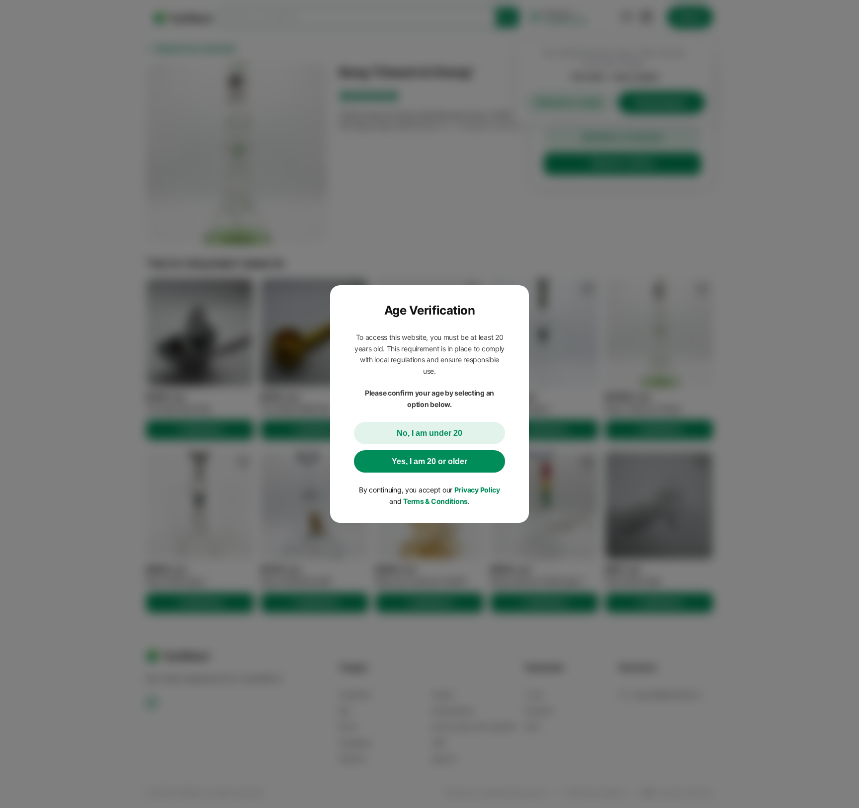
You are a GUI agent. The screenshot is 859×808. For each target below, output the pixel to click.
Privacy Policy (477, 489)
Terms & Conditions (435, 501)
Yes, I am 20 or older (429, 461)
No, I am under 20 (429, 433)
